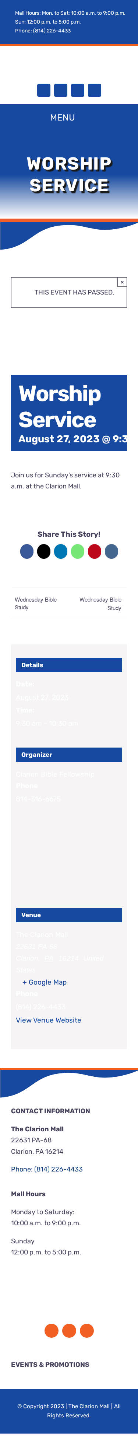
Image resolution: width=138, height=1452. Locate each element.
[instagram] (60, 90)
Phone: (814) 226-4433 (43, 31)
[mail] (77, 90)
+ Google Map (44, 982)
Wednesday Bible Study (36, 603)
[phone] (94, 90)
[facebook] (43, 90)
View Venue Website (48, 1020)
